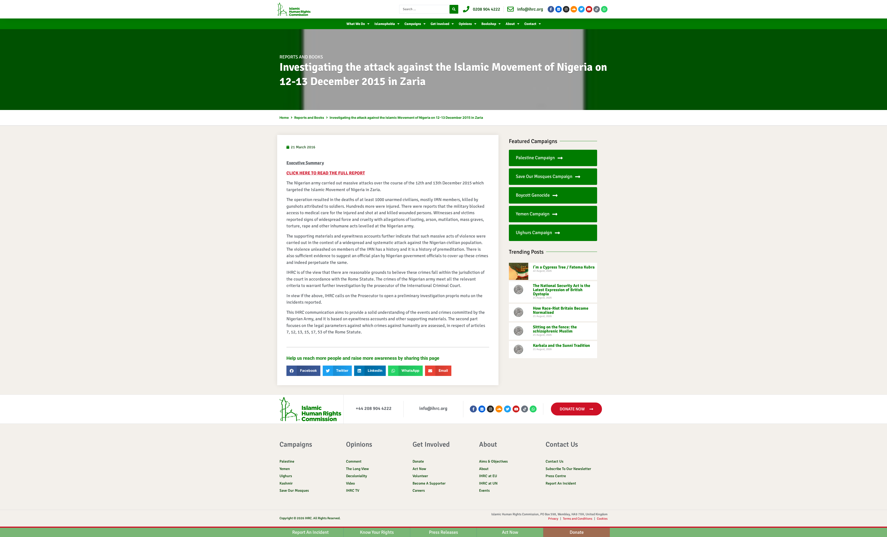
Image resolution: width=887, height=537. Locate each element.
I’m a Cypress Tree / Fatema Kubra (564, 267)
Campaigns (412, 24)
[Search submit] (454, 9)
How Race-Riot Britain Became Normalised (560, 310)
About (510, 24)
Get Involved (440, 24)
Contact (530, 24)
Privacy (553, 519)
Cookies (602, 519)
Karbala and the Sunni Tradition (561, 345)
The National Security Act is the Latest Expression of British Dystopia (561, 289)
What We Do (355, 24)
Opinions (465, 24)
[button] (303, 371)
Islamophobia (384, 24)
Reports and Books (301, 57)
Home (284, 117)
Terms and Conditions (577, 519)
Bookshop (488, 24)
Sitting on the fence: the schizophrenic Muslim (555, 329)
